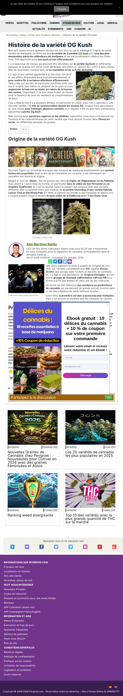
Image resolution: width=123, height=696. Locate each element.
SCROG (12, 356)
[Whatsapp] (50, 261)
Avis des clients (12, 575)
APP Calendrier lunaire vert (19, 607)
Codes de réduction (15, 593)
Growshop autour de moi (18, 580)
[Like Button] (11, 378)
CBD (69, 29)
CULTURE (89, 23)
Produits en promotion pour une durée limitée (30, 598)
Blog (23, 34)
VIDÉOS (9, 23)
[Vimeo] (71, 547)
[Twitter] (65, 261)
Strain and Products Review (44, 34)
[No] (119, 7)
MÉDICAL (112, 23)
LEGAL (100, 23)
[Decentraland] (114, 547)
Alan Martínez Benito (41, 244)
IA (89, 29)
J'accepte (61, 9)
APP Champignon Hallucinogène (22, 611)
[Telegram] (55, 261)
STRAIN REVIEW (72, 23)
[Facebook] (60, 261)
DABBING (55, 23)
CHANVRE (80, 29)
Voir (108, 397)
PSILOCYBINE (39, 23)
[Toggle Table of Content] (22, 129)
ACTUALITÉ (38, 29)
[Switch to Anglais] (116, 687)
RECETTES (22, 23)
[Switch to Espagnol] (110, 687)
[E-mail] (70, 261)
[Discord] (27, 547)
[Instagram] (85, 547)
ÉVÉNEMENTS (55, 29)
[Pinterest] (100, 547)
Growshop (12, 34)
